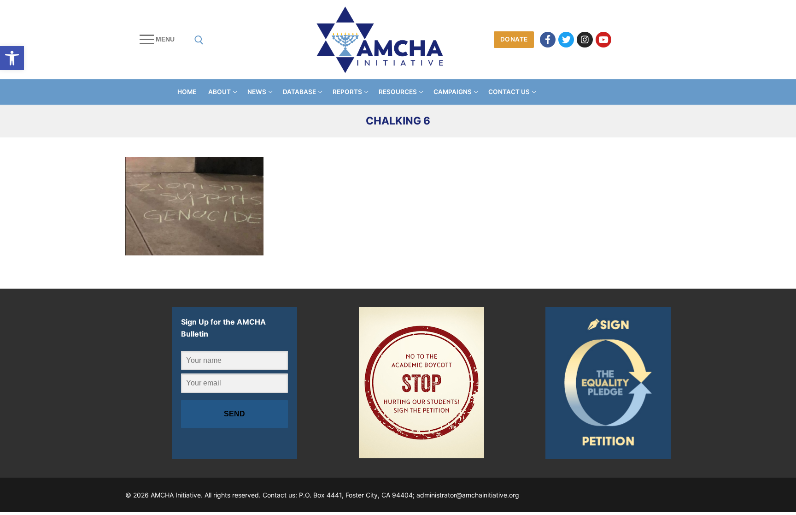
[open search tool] (199, 40)
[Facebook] (548, 39)
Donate (514, 39)
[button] (12, 58)
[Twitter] (566, 39)
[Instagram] (584, 39)
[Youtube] (603, 39)
